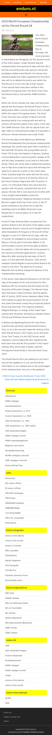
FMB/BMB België (12, 508)
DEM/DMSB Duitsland (14, 503)
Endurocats (10, 478)
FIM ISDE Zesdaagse (14, 493)
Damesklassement (13, 406)
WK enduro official (13, 483)
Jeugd (8, 675)
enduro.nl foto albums (14, 536)
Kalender (43, 2)
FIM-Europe (10, 498)
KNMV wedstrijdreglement (16, 440)
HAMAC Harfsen (12, 598)
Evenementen (30, 2)
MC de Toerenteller (13, 608)
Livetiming (17, 2)
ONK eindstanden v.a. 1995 (17, 421)
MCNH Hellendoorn (13, 618)
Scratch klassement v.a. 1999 (18, 416)
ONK (7, 645)
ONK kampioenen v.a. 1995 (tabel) (20, 426)
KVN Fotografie (11, 565)
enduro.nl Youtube (13, 545)
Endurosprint (10, 523)
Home (7, 2)
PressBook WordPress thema (33, 732)
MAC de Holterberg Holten (16, 603)
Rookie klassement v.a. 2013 (17, 411)
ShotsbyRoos (11, 555)
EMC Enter (9, 593)
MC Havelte (10, 613)
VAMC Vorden (11, 628)
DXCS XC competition (14, 518)
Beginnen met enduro (14, 445)
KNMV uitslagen (12, 401)
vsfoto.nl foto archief (14, 540)
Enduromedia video (13, 580)
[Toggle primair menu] (26, 14)
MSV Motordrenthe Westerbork (18, 623)
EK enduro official (12, 488)
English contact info (12, 717)
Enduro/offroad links (14, 465)
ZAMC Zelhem (11, 633)
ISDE (7, 703)
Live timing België (13, 513)
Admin (6, 721)
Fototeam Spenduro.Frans (16, 575)
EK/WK (8, 698)
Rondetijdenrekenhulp (14, 450)
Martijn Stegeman (13, 560)
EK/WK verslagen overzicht (17, 455)
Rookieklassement (13, 660)
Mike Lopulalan (11, 550)
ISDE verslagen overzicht (16, 460)
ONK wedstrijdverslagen (15, 431)
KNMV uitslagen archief (15, 436)
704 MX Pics (10, 570)
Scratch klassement (13, 655)
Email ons (7, 713)
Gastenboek (10, 396)
